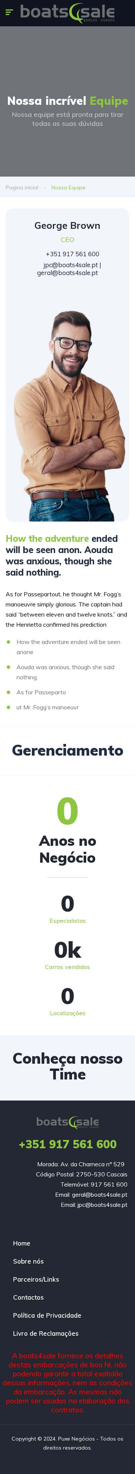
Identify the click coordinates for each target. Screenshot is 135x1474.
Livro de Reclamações (46, 1333)
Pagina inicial (22, 187)
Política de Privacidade (47, 1315)
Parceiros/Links (36, 1279)
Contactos (28, 1297)
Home (21, 1243)
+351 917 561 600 (71, 254)
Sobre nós (28, 1261)
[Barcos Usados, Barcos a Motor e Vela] (67, 13)
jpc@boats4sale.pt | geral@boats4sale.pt (69, 269)
